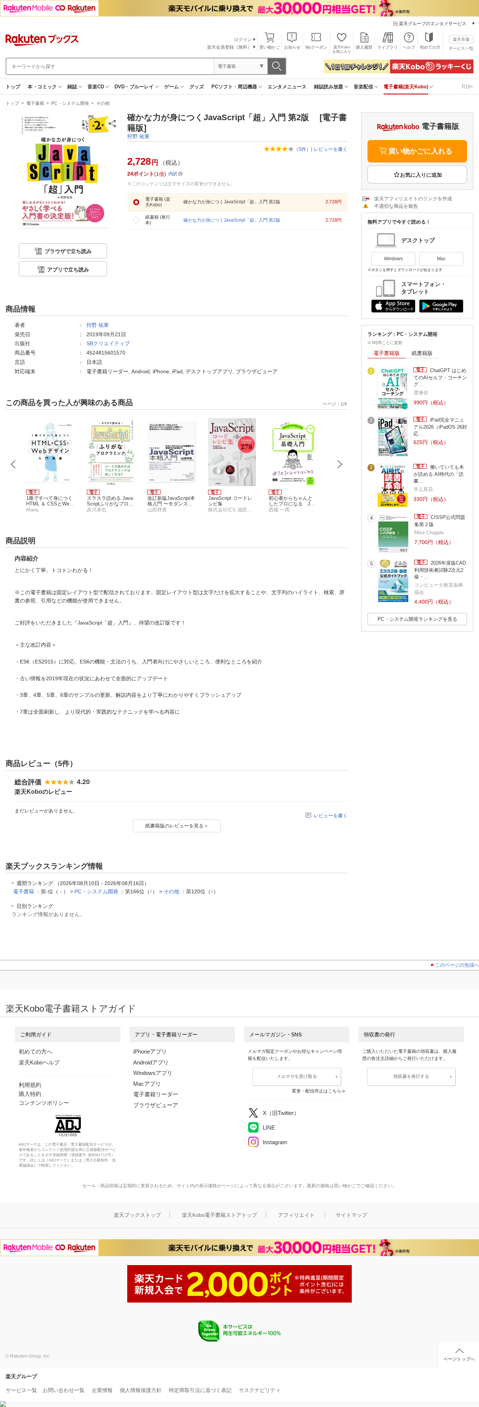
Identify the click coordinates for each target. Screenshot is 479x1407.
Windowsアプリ (153, 1073)
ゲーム (171, 86)
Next (340, 464)
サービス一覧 (461, 48)
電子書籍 (35, 103)
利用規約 (30, 1085)
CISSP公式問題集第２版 (439, 520)
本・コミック (42, 86)
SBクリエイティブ (108, 343)
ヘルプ (409, 47)
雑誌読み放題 (328, 86)
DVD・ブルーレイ (134, 86)
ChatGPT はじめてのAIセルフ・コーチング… (440, 377)
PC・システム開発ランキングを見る (417, 619)
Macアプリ (147, 1084)
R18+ (467, 86)
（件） (302, 149)
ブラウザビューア (155, 1105)
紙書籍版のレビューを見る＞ (176, 826)
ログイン (243, 39)
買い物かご (269, 47)
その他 (103, 103)
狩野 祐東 (138, 136)
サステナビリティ (260, 1390)
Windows (393, 258)
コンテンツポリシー (44, 1103)
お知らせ (292, 47)
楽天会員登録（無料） (229, 47)
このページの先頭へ (457, 965)
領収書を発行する (411, 1076)
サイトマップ (351, 1215)
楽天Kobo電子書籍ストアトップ (219, 1215)
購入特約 (30, 1094)
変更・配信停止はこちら (316, 1091)
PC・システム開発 (70, 103)
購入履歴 (364, 47)
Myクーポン (316, 47)
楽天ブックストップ (137, 1215)
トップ (13, 86)
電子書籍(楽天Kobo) (406, 86)
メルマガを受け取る (297, 1076)
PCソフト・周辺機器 (234, 86)
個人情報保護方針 (141, 1390)
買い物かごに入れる (420, 151)
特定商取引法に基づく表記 (200, 1390)
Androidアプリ (151, 1062)
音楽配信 (363, 86)
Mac (441, 258)
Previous (13, 464)
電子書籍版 (386, 353)
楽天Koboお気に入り (341, 49)
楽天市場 (461, 39)
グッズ (196, 86)
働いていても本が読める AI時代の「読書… (439, 474)
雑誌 (72, 86)
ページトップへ (459, 1359)
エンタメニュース (287, 86)
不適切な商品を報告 (396, 206)
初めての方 (430, 47)
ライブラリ (387, 47)
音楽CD (96, 86)
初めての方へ (35, 1051)
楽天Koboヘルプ (39, 1062)
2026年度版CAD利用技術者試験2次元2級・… (440, 570)
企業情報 (102, 1390)
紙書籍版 (422, 353)
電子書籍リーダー (155, 1094)
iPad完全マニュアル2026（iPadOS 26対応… (440, 427)
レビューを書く (331, 149)
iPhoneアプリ (150, 1051)
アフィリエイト (296, 1215)
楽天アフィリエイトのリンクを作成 (413, 198)
